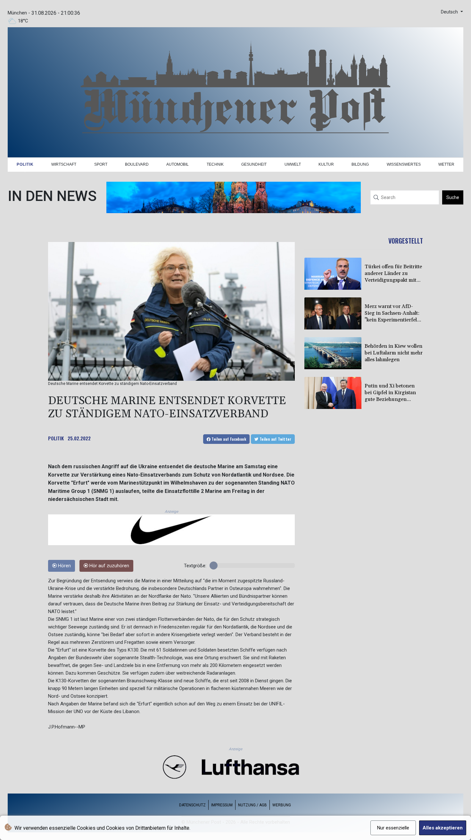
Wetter (446, 164)
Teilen (228, 439)
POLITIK (56, 438)
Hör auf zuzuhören (108, 566)
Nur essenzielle (393, 828)
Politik (25, 164)
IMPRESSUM (222, 805)
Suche (452, 197)
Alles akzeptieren (443, 828)
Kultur (326, 164)
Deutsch (450, 12)
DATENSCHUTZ (192, 805)
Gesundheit (254, 164)
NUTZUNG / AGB (252, 805)
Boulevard (137, 164)
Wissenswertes (404, 164)
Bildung (360, 164)
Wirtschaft (63, 164)
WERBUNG (281, 805)
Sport (100, 164)
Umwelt (293, 164)
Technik (215, 164)
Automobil (177, 164)
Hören (64, 566)
